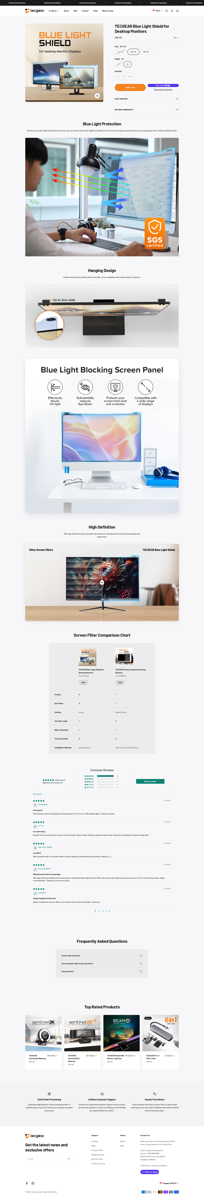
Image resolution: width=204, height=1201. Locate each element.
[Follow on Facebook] (26, 1183)
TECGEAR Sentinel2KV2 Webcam (74, 1058)
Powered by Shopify (49, 1192)
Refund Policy (97, 1159)
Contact (85, 11)
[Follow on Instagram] (32, 1183)
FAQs (95, 11)
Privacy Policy (97, 1150)
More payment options (163, 89)
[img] (38, 801)
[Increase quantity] (129, 76)
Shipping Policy (97, 1154)
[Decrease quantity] (118, 76)
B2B (75, 11)
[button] (89, 776)
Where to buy (107, 11)
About (66, 11)
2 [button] (99, 911)
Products (53, 11)
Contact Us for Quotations (10, 3)
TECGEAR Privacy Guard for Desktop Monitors (130, 671)
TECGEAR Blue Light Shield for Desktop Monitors (91, 671)
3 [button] (102, 911)
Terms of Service (98, 1163)
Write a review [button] (150, 781)
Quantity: (118, 71)
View (83, 682)
